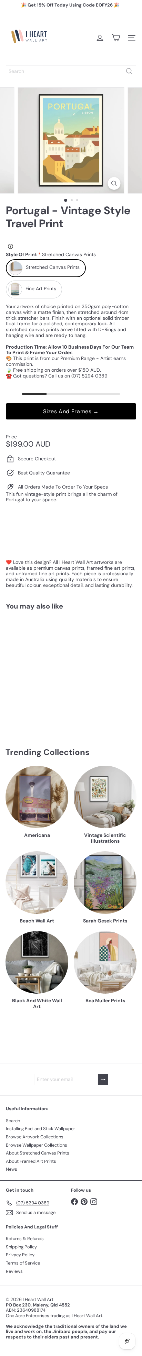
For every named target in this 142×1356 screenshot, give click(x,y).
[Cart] (116, 38)
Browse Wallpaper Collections (36, 1145)
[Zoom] (114, 183)
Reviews (14, 1271)
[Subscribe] (103, 1079)
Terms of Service (23, 1263)
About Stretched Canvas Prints (37, 1153)
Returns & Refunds (25, 1239)
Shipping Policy (21, 1247)
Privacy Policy (20, 1255)
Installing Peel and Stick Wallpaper (40, 1128)
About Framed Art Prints (31, 1161)
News (11, 1169)
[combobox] (71, 71)
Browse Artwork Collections (34, 1137)
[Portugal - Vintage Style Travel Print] (49, 669)
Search (13, 1121)
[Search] (129, 71)
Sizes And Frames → (71, 411)
